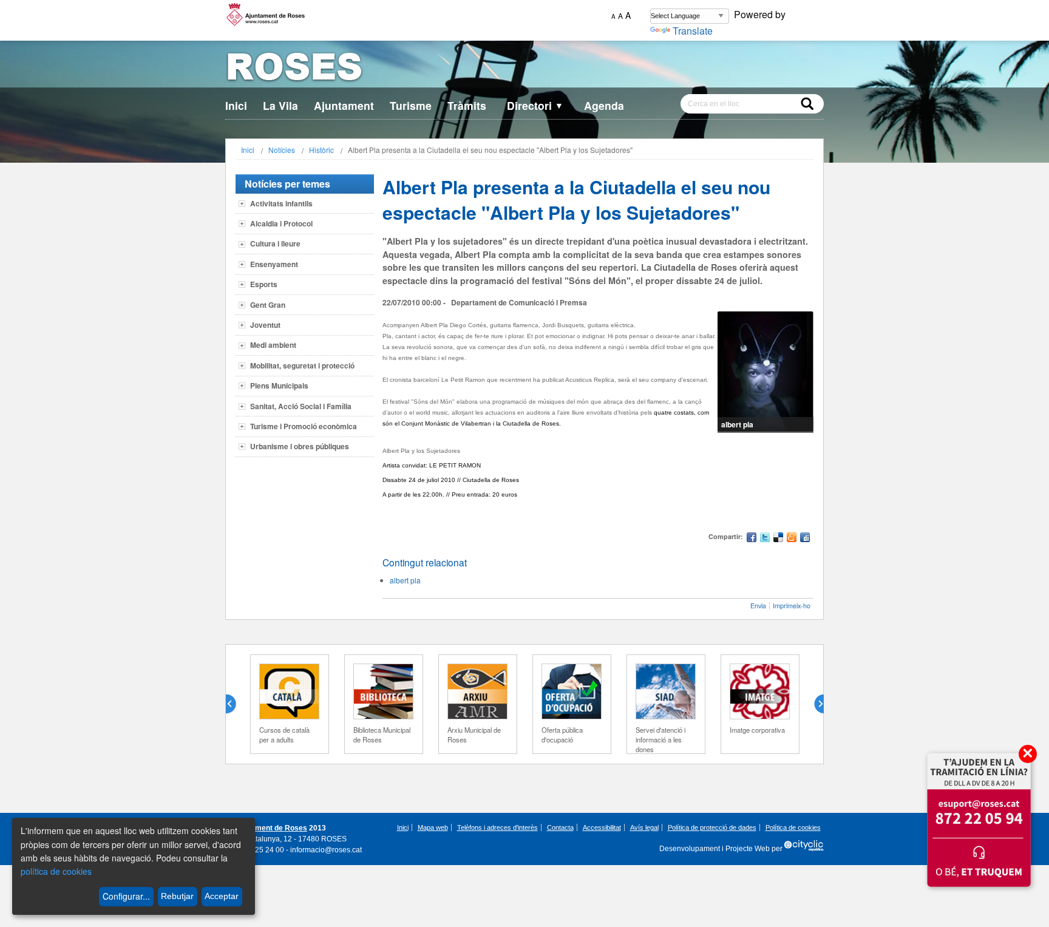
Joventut (265, 324)
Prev (235, 704)
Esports (263, 284)
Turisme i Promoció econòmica (303, 426)
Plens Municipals (279, 385)
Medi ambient (273, 344)
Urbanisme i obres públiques (299, 446)
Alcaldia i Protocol (281, 223)
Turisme (411, 105)
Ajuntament (344, 105)
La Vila (280, 105)
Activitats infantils (281, 203)
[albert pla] (765, 372)
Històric (321, 149)
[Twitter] (765, 539)
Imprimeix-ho (791, 605)
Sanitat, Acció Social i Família (300, 406)
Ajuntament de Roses (270, 828)
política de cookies (56, 871)
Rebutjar (177, 896)
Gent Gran (267, 304)
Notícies (281, 149)
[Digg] (805, 539)
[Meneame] (791, 539)
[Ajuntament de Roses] (524, 68)
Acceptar (222, 896)
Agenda (604, 105)
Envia (758, 605)
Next (814, 704)
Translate (693, 31)
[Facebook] (751, 539)
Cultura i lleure (275, 243)
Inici (236, 105)
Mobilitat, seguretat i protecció (302, 365)
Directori (535, 105)
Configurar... (126, 896)
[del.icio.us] (778, 539)
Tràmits (466, 105)
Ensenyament (274, 264)
